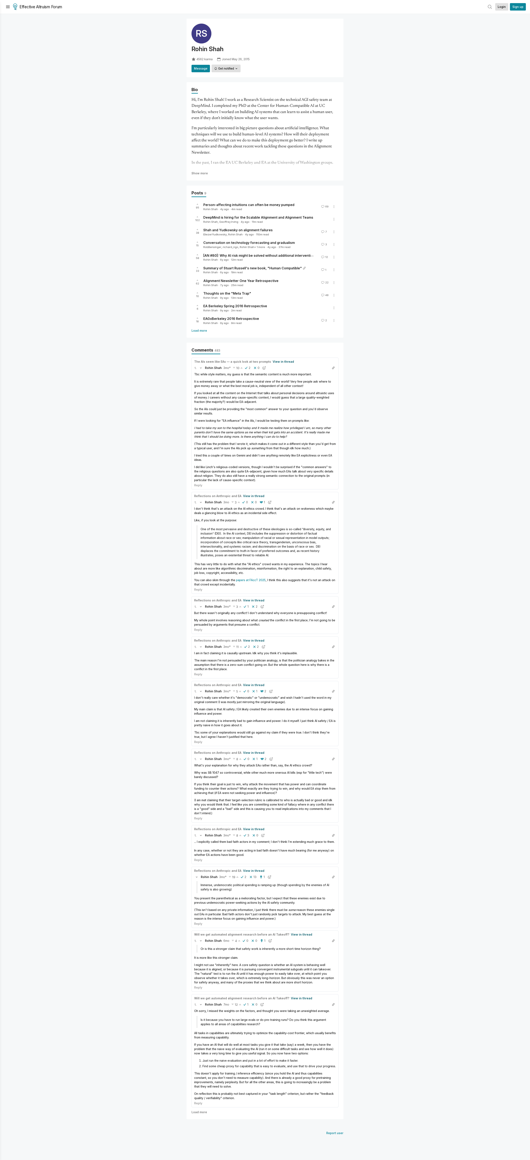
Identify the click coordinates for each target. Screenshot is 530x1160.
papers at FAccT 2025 (251, 580)
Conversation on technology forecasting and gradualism (249, 243)
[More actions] (334, 207)
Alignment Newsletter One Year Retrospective (240, 281)
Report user (334, 1133)
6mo (226, 940)
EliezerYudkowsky (215, 234)
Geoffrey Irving (228, 221)
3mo (226, 502)
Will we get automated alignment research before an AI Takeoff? (241, 934)
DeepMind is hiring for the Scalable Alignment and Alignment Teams (258, 217)
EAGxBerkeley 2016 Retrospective (231, 319)
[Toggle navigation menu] (8, 7)
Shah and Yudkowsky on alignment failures (238, 230)
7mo (226, 1004)
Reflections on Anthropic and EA (217, 496)
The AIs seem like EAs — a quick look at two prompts (232, 361)
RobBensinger (212, 247)
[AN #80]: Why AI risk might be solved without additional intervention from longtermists (274, 255)
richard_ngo (230, 247)
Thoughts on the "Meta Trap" (227, 293)
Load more (199, 330)
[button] (195, 368)
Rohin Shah (210, 209)
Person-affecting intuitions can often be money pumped (248, 205)
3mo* (227, 368)
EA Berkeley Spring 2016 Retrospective (235, 306)
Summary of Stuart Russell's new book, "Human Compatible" (252, 268)
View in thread (283, 361)
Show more (200, 173)
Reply (198, 485)
